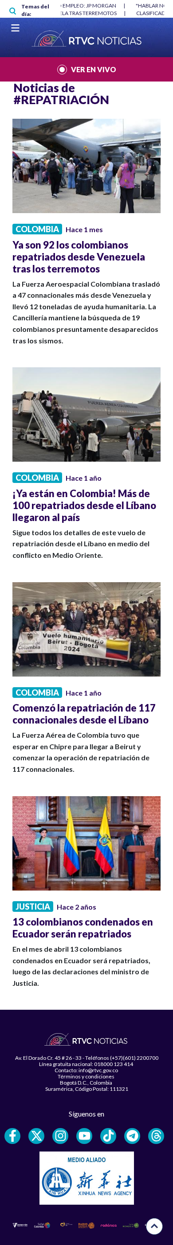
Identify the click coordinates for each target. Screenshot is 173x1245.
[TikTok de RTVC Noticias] (108, 1136)
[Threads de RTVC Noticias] (156, 1136)
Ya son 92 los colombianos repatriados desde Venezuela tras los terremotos (78, 257)
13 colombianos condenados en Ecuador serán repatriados (82, 928)
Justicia (33, 906)
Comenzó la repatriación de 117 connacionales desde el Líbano (84, 714)
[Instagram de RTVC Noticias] (60, 1136)
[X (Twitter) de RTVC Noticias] (36, 1136)
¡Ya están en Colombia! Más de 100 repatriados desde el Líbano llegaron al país (84, 505)
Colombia (37, 229)
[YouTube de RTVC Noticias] (84, 1136)
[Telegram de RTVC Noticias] (132, 1136)
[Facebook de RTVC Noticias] (12, 1136)
